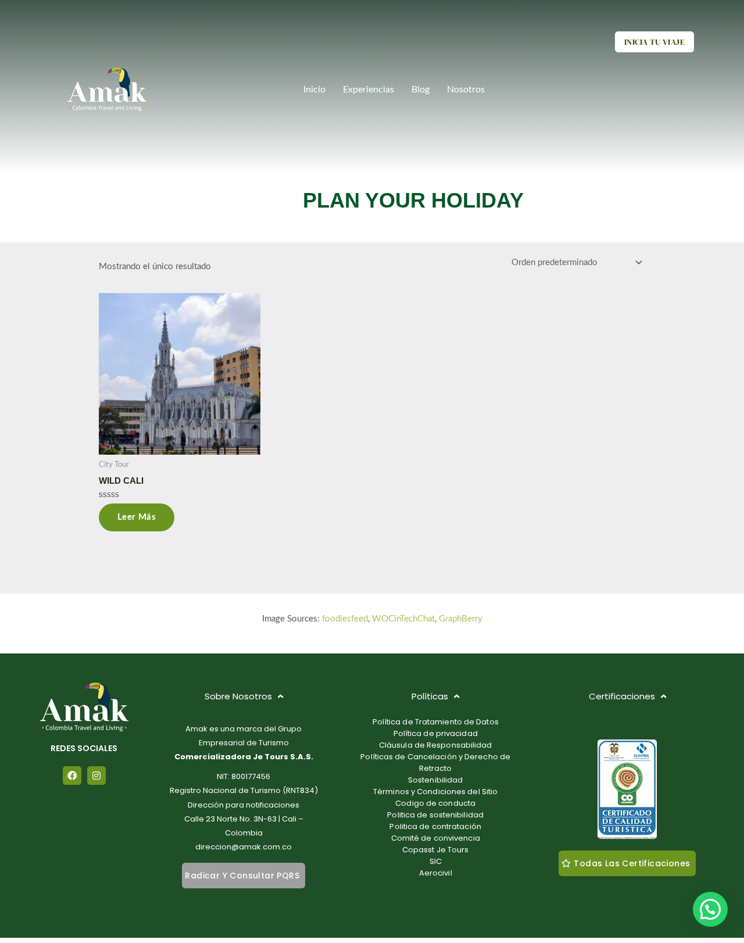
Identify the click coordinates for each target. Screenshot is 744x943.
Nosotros (466, 89)
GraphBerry (460, 619)
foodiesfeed (345, 619)
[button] (710, 909)
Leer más (136, 517)
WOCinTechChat (403, 619)
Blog (421, 89)
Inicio (314, 89)
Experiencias (368, 89)
